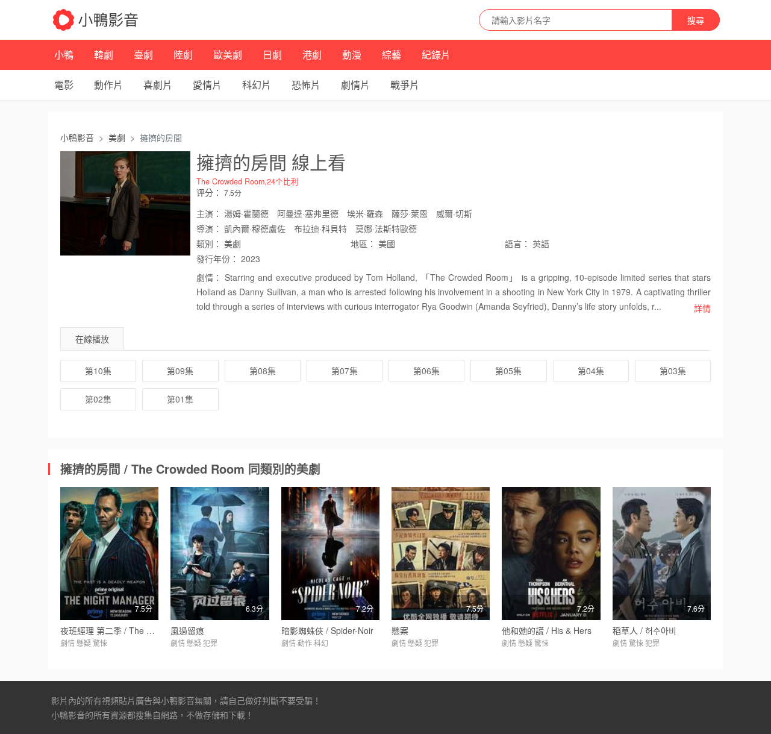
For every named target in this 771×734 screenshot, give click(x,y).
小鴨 (63, 54)
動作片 (108, 85)
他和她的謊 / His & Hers (547, 630)
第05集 (508, 371)
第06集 (426, 371)
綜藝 (391, 54)
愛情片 (207, 85)
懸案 (400, 630)
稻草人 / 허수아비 (644, 630)
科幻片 (256, 85)
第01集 (180, 399)
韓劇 (103, 54)
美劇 (116, 137)
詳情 (702, 308)
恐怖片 (306, 85)
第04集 (591, 371)
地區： (363, 243)
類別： (209, 243)
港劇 (312, 54)
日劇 (272, 54)
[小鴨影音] (96, 20)
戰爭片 (404, 85)
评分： (209, 192)
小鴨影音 (77, 137)
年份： (217, 258)
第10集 (98, 371)
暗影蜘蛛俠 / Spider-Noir (327, 630)
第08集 (262, 371)
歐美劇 (227, 54)
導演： (209, 228)
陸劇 (183, 54)
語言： (517, 243)
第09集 (180, 371)
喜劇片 (157, 85)
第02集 (98, 399)
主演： (209, 213)
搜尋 (695, 20)
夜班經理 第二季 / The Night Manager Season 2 (151, 630)
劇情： (209, 277)
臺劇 (143, 54)
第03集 (673, 371)
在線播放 (92, 339)
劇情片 (355, 85)
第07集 (344, 371)
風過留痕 (187, 630)
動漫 (351, 54)
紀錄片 (436, 54)
